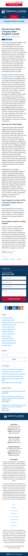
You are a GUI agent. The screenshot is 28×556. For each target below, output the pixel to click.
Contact (14, 17)
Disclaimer (14, 513)
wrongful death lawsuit (9, 76)
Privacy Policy (14, 510)
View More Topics (7, 345)
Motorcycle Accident (9, 343)
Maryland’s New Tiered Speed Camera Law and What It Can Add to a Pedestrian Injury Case (14, 406)
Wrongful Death (8, 320)
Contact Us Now (14, 299)
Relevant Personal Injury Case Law (13, 322)
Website (14, 507)
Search (14, 359)
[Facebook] (6, 308)
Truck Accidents (7, 338)
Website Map (14, 519)
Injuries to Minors (8, 334)
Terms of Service (14, 516)
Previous (6, 259)
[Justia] (18, 308)
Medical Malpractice (9, 324)
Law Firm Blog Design (14, 554)
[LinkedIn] (14, 308)
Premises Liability (8, 327)
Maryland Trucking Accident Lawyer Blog (13, 374)
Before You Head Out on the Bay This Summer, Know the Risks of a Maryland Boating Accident (13, 398)
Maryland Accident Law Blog (14, 11)
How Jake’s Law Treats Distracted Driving (13, 391)
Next (19, 259)
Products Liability (11, 251)
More (23, 17)
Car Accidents (7, 318)
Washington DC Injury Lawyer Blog (12, 382)
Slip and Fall (6, 336)
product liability (19, 210)
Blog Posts (14, 525)
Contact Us (14, 522)
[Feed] (21, 308)
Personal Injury (7, 331)
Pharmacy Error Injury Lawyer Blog (12, 371)
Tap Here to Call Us (14, 4)
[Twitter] (10, 308)
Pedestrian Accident (9, 340)
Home (4, 17)
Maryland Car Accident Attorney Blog (12, 369)
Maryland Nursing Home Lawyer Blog (12, 376)
